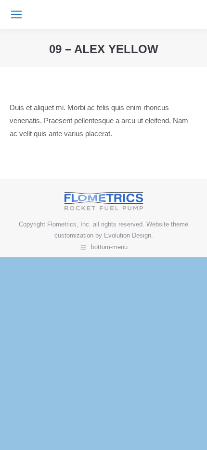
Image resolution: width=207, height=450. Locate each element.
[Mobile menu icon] (16, 14)
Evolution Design (127, 235)
